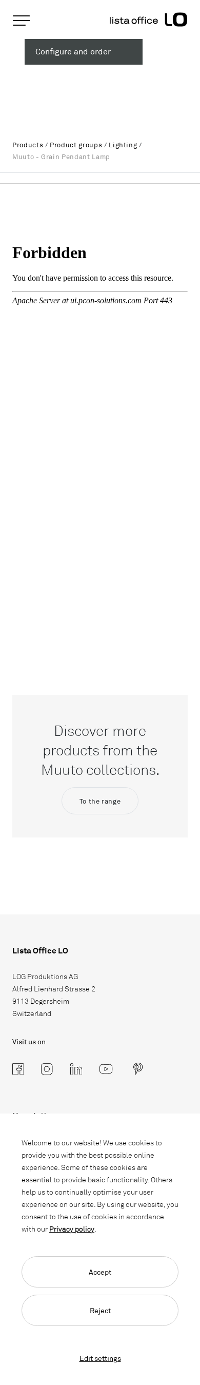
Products (27, 145)
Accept (100, 1271)
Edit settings (100, 1358)
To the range (100, 801)
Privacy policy (71, 1228)
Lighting (123, 145)
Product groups (76, 145)
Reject (100, 1310)
